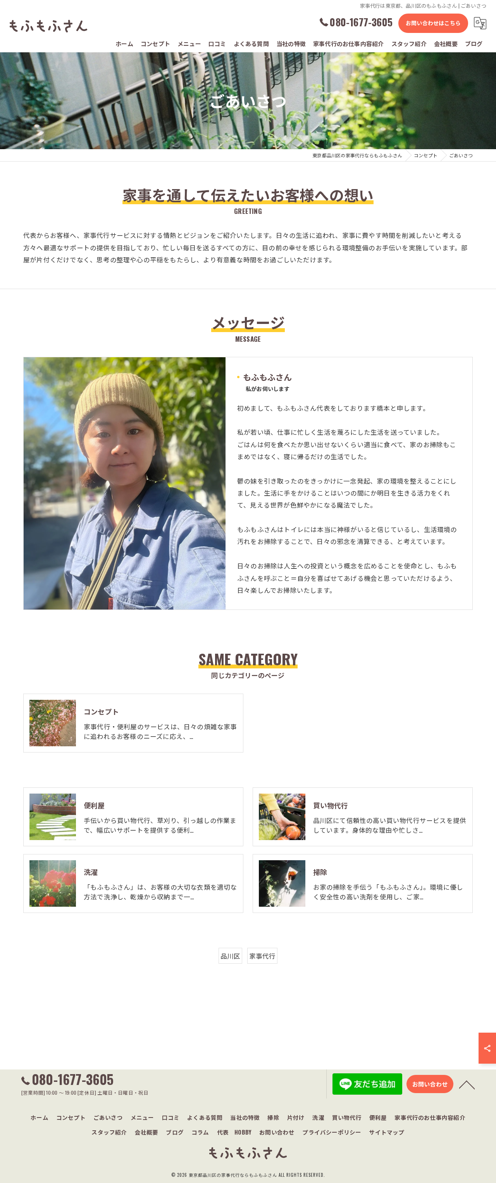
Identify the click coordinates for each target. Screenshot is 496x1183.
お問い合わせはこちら (433, 23)
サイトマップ (386, 1132)
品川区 (230, 956)
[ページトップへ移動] (467, 1084)
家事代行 (262, 956)
